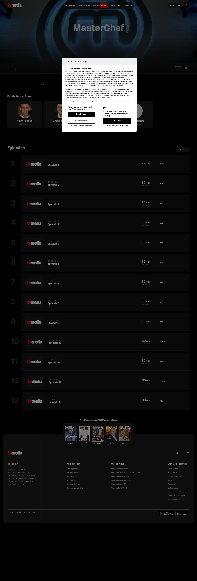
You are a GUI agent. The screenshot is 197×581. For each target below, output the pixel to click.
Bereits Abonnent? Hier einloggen (117, 126)
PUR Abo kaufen (117, 121)
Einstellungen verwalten (81, 121)
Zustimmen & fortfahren (81, 114)
